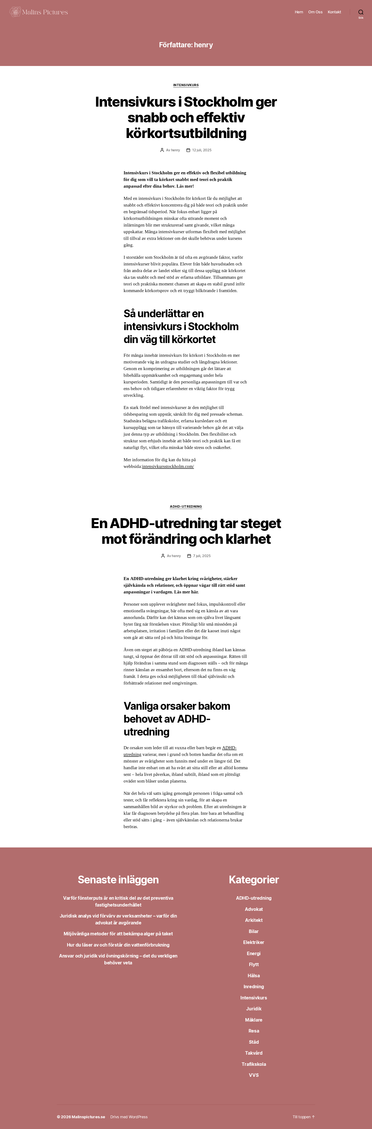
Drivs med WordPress (129, 1117)
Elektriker (253, 942)
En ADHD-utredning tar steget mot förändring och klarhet (186, 531)
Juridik (253, 1008)
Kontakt (334, 12)
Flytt (254, 964)
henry (175, 150)
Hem (299, 12)
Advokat (254, 909)
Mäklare (253, 1020)
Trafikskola (254, 1064)
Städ (254, 1042)
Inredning (254, 986)
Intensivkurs (186, 85)
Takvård (253, 1053)
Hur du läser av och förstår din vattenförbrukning (118, 945)
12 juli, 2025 (202, 150)
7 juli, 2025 (202, 556)
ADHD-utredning (186, 507)
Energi (254, 953)
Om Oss (315, 12)
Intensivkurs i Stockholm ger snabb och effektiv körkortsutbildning (186, 117)
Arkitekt (254, 920)
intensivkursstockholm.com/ (168, 466)
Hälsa (254, 975)
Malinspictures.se (88, 1117)
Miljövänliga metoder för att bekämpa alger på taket (118, 933)
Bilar (254, 931)
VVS (254, 1075)
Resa (254, 1031)
